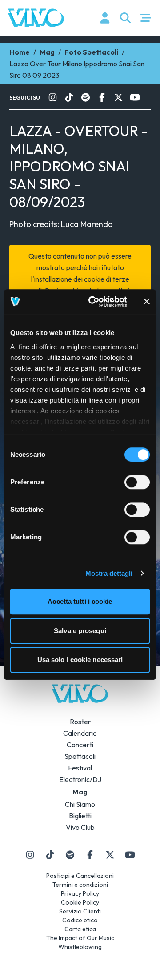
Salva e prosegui (80, 630)
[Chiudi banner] (147, 302)
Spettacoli (80, 756)
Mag (47, 52)
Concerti (80, 744)
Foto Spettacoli (91, 52)
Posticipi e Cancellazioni (80, 876)
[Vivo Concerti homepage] (36, 18)
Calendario (80, 733)
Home (19, 52)
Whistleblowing (80, 947)
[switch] (137, 482)
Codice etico (80, 920)
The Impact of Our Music (80, 938)
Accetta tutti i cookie (80, 601)
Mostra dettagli (109, 573)
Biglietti (80, 815)
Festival (80, 767)
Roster (80, 721)
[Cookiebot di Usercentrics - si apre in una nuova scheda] (93, 301)
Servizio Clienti (80, 911)
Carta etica (80, 929)
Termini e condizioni (80, 885)
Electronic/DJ (80, 779)
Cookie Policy (80, 902)
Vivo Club (80, 827)
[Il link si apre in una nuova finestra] (52, 97)
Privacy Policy (80, 893)
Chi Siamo (80, 804)
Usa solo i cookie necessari (80, 659)
